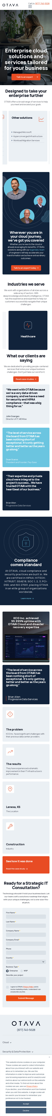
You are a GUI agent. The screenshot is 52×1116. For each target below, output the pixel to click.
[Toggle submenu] (11, 1042)
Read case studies (25, 379)
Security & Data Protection (17, 1051)
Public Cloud (29, 138)
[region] (26, 1085)
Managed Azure (31, 142)
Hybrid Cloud (29, 134)
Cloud (6, 1042)
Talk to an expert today (25, 268)
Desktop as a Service (33, 150)
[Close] (49, 1057)
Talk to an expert (24, 77)
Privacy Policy (32, 1086)
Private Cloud (30, 130)
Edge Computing (31, 146)
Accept (26, 1104)
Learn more (26, 598)
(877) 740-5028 (42, 3)
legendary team (37, 249)
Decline (26, 1110)
